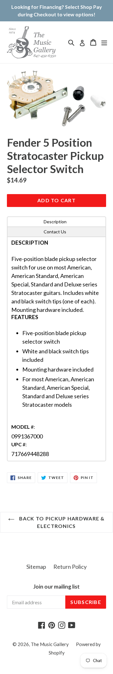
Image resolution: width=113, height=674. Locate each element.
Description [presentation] (55, 221)
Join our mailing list (56, 587)
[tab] (56, 221)
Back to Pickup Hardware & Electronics (61, 522)
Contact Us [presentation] (55, 231)
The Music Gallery (50, 644)
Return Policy (70, 566)
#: (23, 427)
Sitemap (36, 566)
